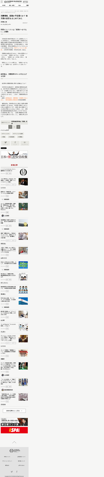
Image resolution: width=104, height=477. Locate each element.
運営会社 (7, 465)
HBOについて (7, 456)
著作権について (21, 461)
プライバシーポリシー (7, 461)
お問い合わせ (21, 465)
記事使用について (21, 456)
